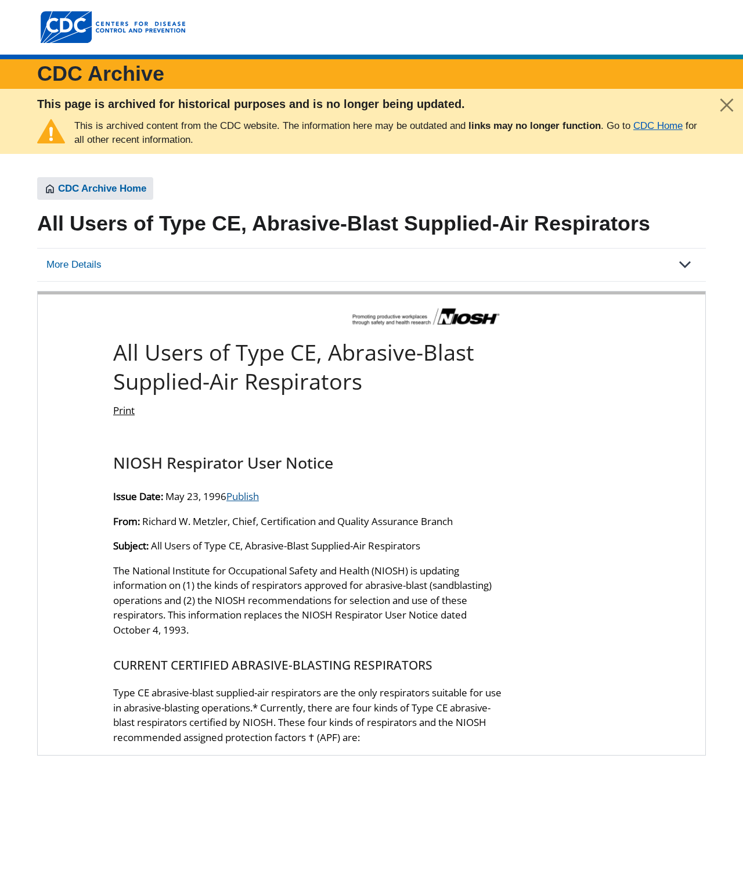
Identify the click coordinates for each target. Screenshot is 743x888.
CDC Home (658, 125)
